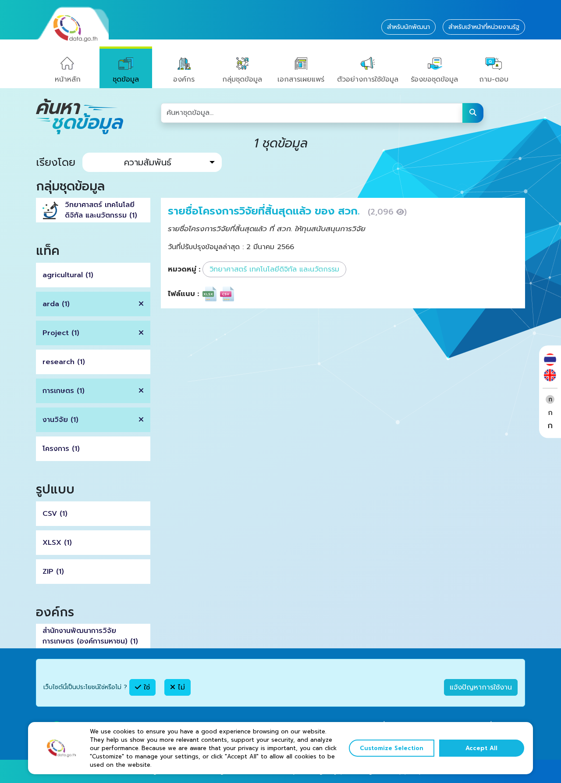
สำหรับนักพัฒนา (408, 27)
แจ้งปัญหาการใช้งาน (481, 687)
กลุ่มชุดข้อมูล (242, 79)
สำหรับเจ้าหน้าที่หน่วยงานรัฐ (483, 27)
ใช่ (145, 687)
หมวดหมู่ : (184, 269)
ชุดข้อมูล (126, 79)
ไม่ (180, 687)
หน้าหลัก (68, 79)
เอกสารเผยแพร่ (300, 79)
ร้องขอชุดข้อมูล (434, 79)
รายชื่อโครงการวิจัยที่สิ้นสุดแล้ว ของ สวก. (265, 211)
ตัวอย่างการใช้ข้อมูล (367, 79)
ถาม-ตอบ (493, 79)
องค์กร (184, 79)
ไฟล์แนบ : (183, 294)
